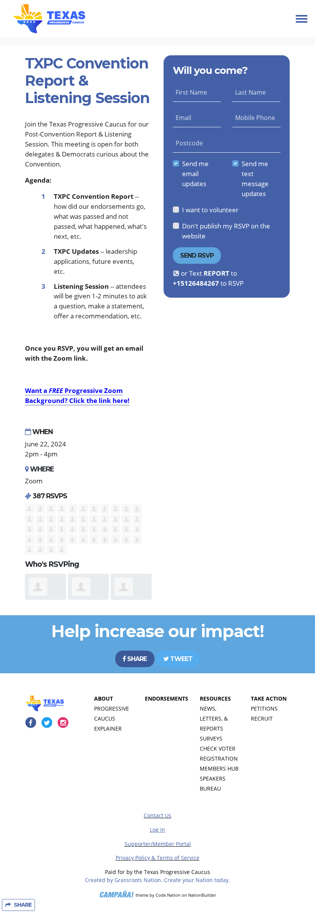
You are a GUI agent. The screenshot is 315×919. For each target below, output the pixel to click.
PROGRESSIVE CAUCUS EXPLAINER (111, 718)
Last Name (250, 92)
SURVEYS (211, 738)
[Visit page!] (31, 722)
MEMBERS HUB (219, 768)
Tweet (180, 659)
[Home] (49, 19)
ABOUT (103, 698)
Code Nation (168, 895)
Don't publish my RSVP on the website (226, 230)
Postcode (189, 143)
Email (183, 117)
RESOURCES (215, 698)
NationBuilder (202, 895)
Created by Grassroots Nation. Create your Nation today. (157, 880)
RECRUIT (262, 718)
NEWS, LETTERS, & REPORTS (214, 718)
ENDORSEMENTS (166, 698)
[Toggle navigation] (301, 18)
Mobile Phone (255, 117)
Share (136, 659)
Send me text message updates (255, 178)
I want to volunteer (210, 209)
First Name (191, 92)
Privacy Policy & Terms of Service (157, 857)
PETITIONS (264, 708)
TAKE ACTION (269, 698)
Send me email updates (195, 173)
